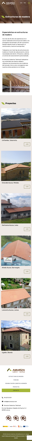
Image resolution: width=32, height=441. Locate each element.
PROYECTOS (16, 387)
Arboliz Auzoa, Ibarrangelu (11, 267)
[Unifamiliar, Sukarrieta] (16, 123)
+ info (27, 144)
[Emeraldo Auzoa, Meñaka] (16, 166)
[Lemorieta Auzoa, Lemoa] (16, 293)
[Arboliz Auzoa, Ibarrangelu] (16, 251)
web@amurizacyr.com (10, 401)
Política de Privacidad (10, 436)
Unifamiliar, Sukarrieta (9, 140)
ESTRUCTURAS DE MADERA (16, 376)
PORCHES (16, 380)
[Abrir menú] (29, 3)
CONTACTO (16, 390)
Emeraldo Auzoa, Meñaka (10, 183)
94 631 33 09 (7, 397)
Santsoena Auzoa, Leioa (10, 225)
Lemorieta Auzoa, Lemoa (10, 310)
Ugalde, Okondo (7, 352)
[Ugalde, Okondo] (16, 335)
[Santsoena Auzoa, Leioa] (16, 208)
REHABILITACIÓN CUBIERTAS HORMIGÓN (16, 383)
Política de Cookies (20, 436)
